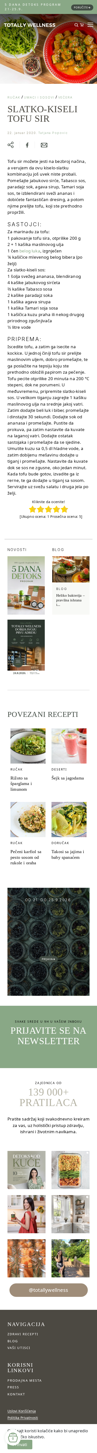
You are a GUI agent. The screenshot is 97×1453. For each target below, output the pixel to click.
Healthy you (52, 930)
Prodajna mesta (24, 1380)
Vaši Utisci (18, 1347)
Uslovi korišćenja (21, 1411)
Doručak (60, 843)
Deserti (59, 769)
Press (13, 1387)
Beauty (52, 918)
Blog (52, 924)
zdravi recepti (22, 1334)
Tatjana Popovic (53, 133)
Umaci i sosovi (39, 97)
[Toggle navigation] (88, 24)
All (52, 912)
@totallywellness (48, 1290)
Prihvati (20, 1444)
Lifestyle (52, 942)
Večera (65, 97)
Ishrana (52, 936)
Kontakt (16, 1394)
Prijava (47, 959)
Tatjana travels (52, 948)
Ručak (13, 97)
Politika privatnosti (22, 1417)
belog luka (29, 251)
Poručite (81, 7)
